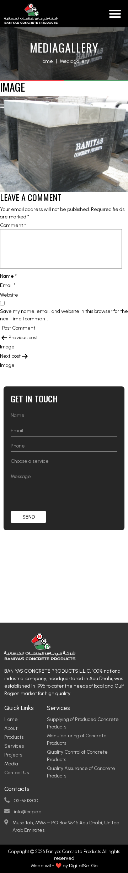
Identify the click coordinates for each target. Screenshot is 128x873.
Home (46, 61)
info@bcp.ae (28, 812)
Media (11, 764)
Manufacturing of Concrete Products (77, 739)
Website (9, 295)
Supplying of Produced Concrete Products (83, 723)
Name (8, 276)
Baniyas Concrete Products (73, 851)
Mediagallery (74, 61)
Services (14, 746)
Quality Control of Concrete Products (77, 756)
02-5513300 (26, 801)
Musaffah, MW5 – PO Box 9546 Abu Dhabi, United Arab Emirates (65, 826)
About (10, 728)
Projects (13, 755)
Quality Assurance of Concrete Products (81, 772)
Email (7, 285)
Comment (13, 225)
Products (13, 737)
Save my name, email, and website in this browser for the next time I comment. (64, 315)
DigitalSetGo (83, 866)
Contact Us (16, 773)
